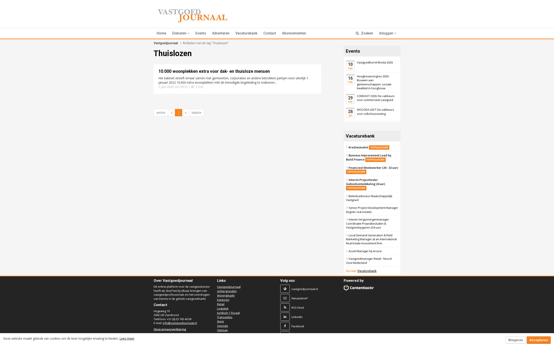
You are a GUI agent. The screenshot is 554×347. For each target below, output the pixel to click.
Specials (222, 326)
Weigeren (515, 340)
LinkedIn (297, 317)
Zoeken (366, 33)
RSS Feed (297, 308)
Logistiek (223, 308)
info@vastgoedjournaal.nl (180, 323)
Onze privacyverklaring (170, 329)
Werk (220, 321)
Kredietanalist (368, 147)
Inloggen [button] (386, 33)
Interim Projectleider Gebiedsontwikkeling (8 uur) (365, 184)
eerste (160, 112)
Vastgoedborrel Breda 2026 (375, 62)
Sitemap (222, 330)
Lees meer (126, 338)
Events (200, 33)
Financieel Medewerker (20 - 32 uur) (372, 170)
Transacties (224, 317)
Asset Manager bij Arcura (365, 251)
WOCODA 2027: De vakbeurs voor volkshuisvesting (375, 112)
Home (161, 33)
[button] (180, 33)
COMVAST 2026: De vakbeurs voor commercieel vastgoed (376, 98)
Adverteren (220, 33)
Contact (269, 33)
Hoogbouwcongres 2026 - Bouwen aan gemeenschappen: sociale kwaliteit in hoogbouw (374, 82)
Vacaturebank (246, 33)
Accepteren (539, 340)
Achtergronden (227, 291)
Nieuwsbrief (299, 298)
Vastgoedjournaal (166, 43)
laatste (196, 112)
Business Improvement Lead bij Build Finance (368, 157)
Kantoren (223, 300)
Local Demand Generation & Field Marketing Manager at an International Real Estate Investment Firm (371, 239)
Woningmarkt (226, 295)
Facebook (297, 326)
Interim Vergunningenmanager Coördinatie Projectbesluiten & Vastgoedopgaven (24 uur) (367, 223)
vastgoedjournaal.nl (304, 289)
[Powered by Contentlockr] (359, 288)
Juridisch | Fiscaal (228, 313)
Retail (220, 304)
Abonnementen (294, 33)
